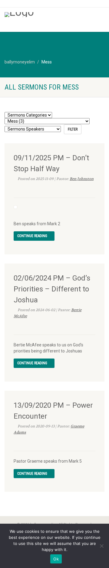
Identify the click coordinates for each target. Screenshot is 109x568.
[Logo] (36, 14)
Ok (56, 558)
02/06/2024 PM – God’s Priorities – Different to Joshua (52, 289)
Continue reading (32, 236)
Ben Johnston (82, 178)
